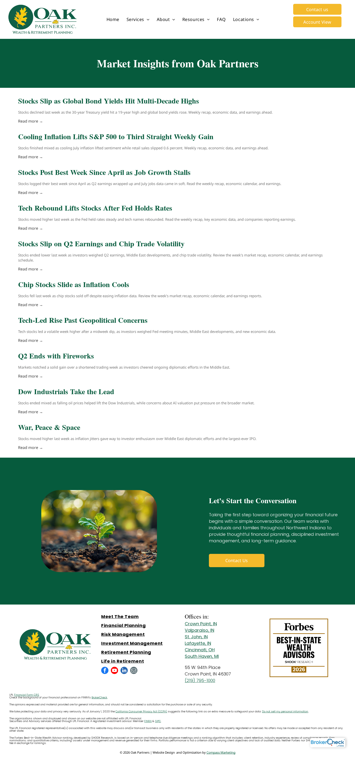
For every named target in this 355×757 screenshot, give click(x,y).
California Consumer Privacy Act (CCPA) (141, 711)
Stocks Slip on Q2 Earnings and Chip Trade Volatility (101, 243)
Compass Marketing (220, 752)
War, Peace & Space (49, 427)
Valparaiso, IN (199, 630)
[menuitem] (113, 19)
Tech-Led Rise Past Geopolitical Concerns (83, 320)
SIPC (158, 721)
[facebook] (104, 671)
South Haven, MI (202, 656)
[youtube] (114, 671)
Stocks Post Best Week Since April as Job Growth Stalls (104, 172)
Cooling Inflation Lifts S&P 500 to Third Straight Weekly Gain (115, 136)
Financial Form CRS (26, 695)
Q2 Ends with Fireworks (56, 355)
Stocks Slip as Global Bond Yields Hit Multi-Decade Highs (108, 100)
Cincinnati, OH (200, 650)
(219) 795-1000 (200, 680)
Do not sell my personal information (285, 711)
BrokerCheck (99, 697)
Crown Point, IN (201, 624)
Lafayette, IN (198, 643)
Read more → (30, 121)
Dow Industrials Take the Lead (66, 391)
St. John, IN (196, 637)
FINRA (148, 721)
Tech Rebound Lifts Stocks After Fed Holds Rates (95, 207)
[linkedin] (124, 671)
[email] (133, 671)
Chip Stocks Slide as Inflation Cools (73, 284)
